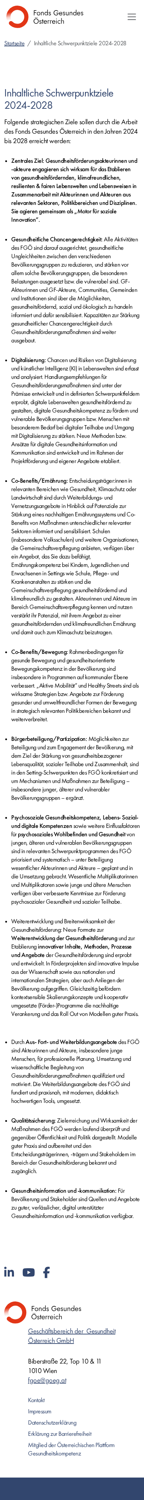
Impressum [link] (39, 1411)
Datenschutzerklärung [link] (52, 1422)
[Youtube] (28, 1273)
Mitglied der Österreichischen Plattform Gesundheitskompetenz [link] (71, 1449)
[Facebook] (46, 1273)
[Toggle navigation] (132, 17)
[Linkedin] (9, 1273)
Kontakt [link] (36, 1400)
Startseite (14, 43)
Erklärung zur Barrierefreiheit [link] (59, 1434)
